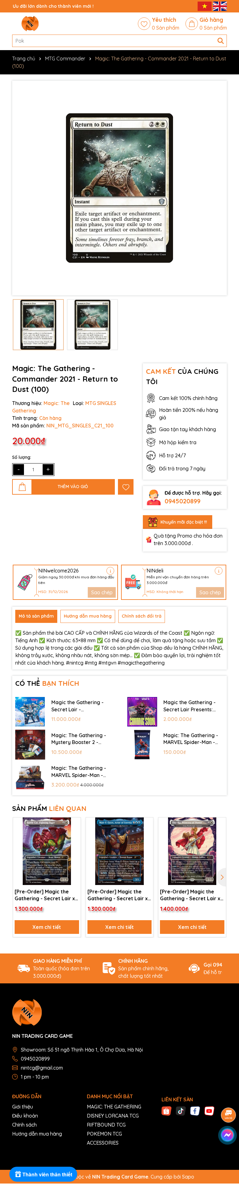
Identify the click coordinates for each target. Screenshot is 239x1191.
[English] (220, 6)
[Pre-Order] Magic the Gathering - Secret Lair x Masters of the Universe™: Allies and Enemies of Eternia (119, 895)
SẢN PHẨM (49, 808)
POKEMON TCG (104, 1134)
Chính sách (24, 1125)
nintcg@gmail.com (42, 1068)
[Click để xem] (119, 188)
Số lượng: (21, 457)
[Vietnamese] (205, 6)
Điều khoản (25, 1116)
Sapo (188, 1177)
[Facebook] (195, 1110)
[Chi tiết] (110, 571)
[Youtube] (209, 1110)
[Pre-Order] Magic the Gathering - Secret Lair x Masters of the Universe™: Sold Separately (46, 895)
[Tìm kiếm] (220, 40)
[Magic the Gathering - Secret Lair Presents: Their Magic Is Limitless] (142, 712)
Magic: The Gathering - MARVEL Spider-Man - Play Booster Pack (190, 739)
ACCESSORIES (103, 1143)
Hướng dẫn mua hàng (37, 1134)
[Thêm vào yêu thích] (126, 487)
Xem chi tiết (46, 927)
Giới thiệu (22, 1107)
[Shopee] (166, 1110)
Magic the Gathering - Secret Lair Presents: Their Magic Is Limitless (191, 706)
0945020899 (182, 501)
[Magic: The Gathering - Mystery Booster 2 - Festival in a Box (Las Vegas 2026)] (30, 745)
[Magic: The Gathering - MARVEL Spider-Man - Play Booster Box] (30, 778)
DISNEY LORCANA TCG (113, 1116)
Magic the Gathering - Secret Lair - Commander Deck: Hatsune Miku (77, 706)
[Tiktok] (181, 1110)
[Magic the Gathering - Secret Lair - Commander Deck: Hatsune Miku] (30, 712)
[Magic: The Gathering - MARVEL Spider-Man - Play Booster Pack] (142, 745)
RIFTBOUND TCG (106, 1125)
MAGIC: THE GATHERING (114, 1107)
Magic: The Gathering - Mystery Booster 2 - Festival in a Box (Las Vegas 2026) (78, 739)
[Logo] (30, 23)
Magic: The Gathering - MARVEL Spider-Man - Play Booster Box (78, 772)
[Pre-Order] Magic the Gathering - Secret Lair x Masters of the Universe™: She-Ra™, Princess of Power (191, 895)
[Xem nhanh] (73, 846)
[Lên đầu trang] (226, 1153)
